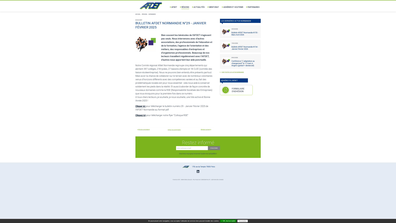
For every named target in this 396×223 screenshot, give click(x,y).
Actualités (199, 7)
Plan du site (176, 179)
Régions (185, 7)
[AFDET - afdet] (150, 5)
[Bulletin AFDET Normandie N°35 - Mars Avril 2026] (226, 32)
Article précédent (144, 129)
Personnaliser (243, 221)
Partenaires (253, 7)
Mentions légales (186, 179)
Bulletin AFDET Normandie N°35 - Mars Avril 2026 (245, 33)
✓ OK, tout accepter (228, 221)
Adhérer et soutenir (233, 7)
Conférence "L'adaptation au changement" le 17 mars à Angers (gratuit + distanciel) (243, 63)
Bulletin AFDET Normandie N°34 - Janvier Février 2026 (245, 48)
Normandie (152, 14)
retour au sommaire (174, 130)
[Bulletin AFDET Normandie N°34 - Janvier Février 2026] (226, 46)
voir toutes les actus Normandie (233, 72)
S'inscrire (214, 148)
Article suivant (205, 129)
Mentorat (214, 7)
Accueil (137, 14)
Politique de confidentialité (201, 179)
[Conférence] (226, 61)
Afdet (174, 7)
